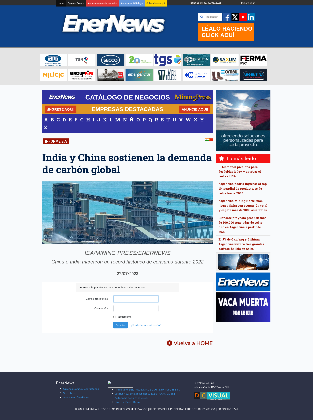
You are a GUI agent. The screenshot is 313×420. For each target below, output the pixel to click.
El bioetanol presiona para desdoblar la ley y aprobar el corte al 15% (239, 171)
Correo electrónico (97, 299)
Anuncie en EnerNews (76, 397)
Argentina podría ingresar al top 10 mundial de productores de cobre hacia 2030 (242, 188)
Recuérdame (124, 316)
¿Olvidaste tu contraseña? (146, 325)
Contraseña (101, 308)
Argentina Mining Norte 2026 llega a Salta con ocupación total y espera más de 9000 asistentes (242, 205)
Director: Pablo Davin (127, 402)
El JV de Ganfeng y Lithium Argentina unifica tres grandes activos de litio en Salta (241, 243)
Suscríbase (69, 393)
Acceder (120, 325)
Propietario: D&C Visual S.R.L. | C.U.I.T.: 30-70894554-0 (148, 389)
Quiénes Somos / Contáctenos (81, 389)
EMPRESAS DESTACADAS (127, 109)
